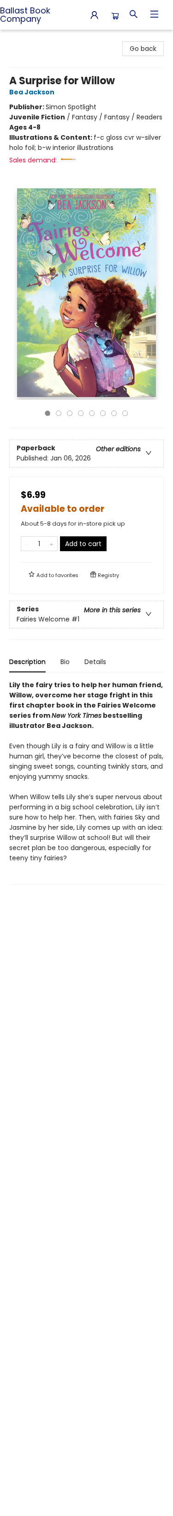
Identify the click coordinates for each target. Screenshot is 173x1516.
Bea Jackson (31, 92)
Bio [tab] (65, 661)
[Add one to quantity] (51, 544)
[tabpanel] (86, 782)
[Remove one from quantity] (27, 544)
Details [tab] (95, 661)
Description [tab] (27, 661)
